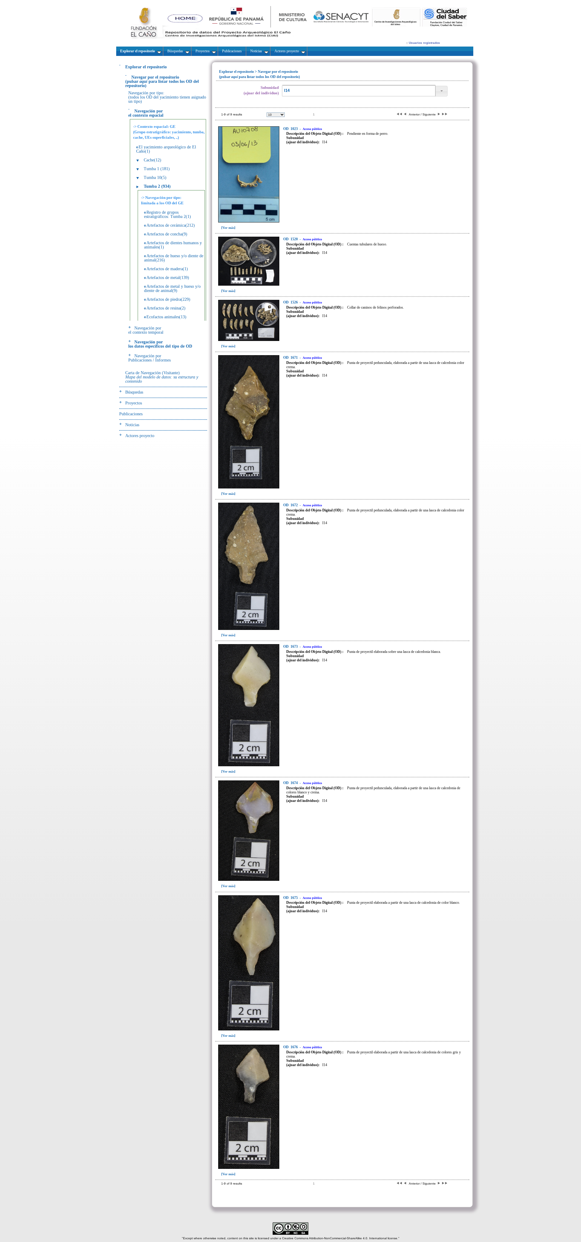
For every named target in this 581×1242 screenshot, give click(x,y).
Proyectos (133, 403)
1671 (291, 357)
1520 (291, 239)
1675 (291, 898)
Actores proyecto (139, 435)
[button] (441, 91)
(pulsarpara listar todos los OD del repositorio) (162, 81)
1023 (291, 129)
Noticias (132, 425)
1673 (291, 646)
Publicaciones (131, 414)
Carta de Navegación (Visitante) (161, 377)
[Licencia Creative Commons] (290, 1233)
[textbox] (358, 91)
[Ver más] (228, 227)
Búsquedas (134, 392)
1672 (291, 505)
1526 (291, 302)
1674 (291, 783)
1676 (291, 1047)
